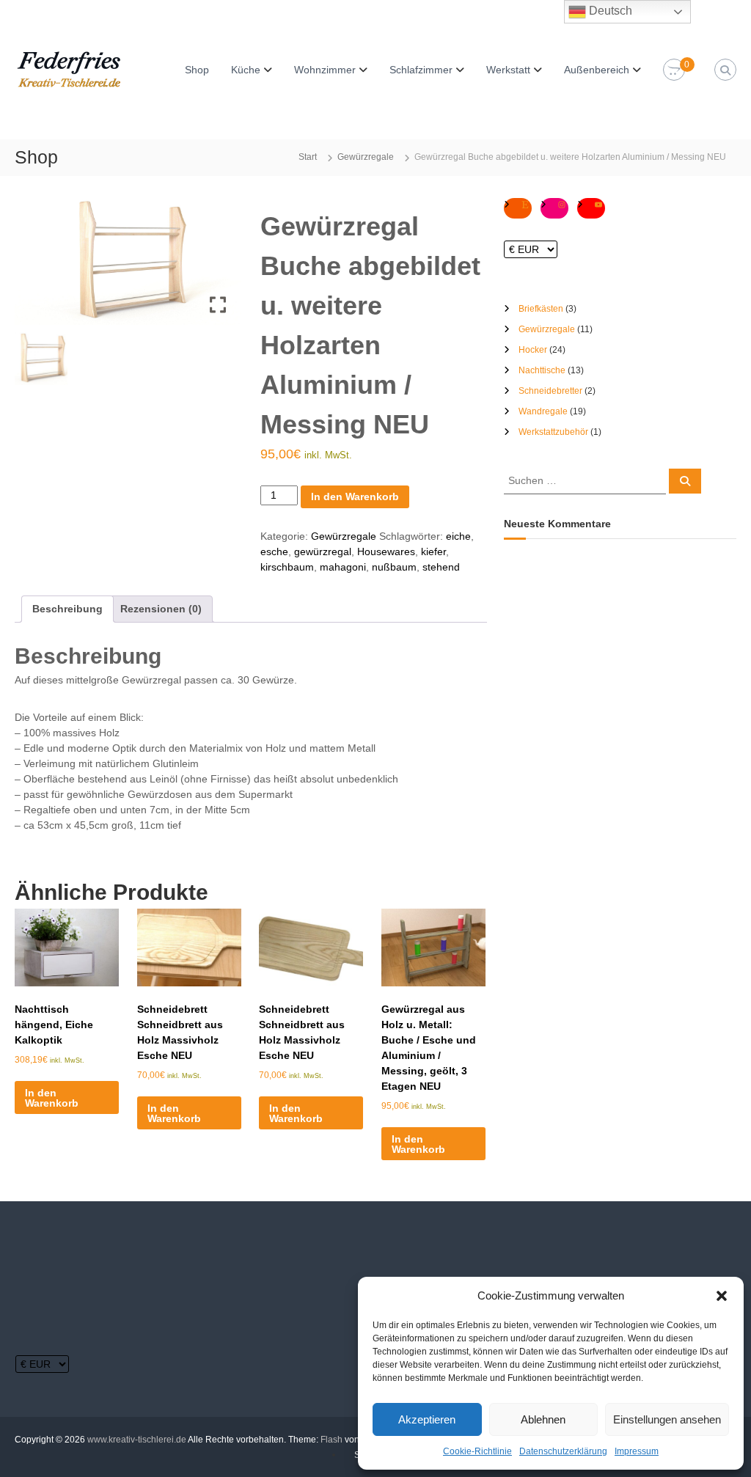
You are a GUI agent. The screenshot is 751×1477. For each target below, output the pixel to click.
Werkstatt (508, 70)
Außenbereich (596, 70)
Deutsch (609, 10)
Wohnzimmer (325, 70)
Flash (331, 1439)
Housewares (386, 551)
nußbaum (394, 567)
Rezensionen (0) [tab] (161, 609)
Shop (197, 70)
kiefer (433, 551)
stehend (441, 567)
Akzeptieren (426, 1419)
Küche (245, 70)
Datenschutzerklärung (563, 1451)
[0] (674, 70)
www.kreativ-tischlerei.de (136, 1439)
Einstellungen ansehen (667, 1419)
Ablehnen (543, 1419)
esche (274, 551)
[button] (721, 1296)
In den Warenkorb (355, 496)
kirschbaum (287, 567)
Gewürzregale (365, 157)
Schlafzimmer (421, 70)
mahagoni (343, 567)
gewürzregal (322, 551)
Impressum (637, 1451)
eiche (458, 536)
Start (307, 157)
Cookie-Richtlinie (477, 1451)
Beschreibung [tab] (67, 609)
